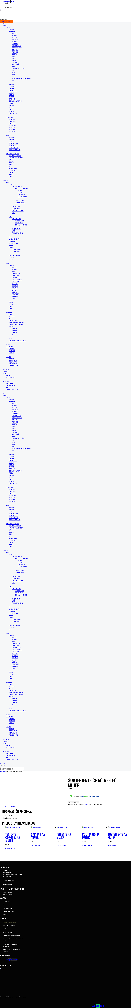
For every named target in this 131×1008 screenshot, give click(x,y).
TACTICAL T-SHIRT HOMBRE (21, 188)
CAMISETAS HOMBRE (17, 186)
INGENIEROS (15, 42)
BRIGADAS (11, 89)
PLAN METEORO (15, 62)
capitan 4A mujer (38, 836)
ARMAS (14, 58)
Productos (5, 180)
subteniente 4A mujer (117, 836)
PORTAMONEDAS (13, 320)
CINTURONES (12, 349)
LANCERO (14, 290)
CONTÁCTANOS (6, 381)
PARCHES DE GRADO (13, 148)
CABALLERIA (15, 50)
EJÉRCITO (8, 27)
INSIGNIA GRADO (13, 168)
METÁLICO (8, 357)
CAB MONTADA (15, 276)
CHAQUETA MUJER (16, 229)
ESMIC (13, 74)
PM (13, 70)
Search (3, 765)
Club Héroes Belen (10, 377)
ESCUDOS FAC (12, 127)
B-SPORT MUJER (19, 223)
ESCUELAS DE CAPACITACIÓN (15, 101)
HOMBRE (11, 184)
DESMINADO (15, 44)
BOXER (13, 213)
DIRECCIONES (12, 99)
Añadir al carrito (73, 802)
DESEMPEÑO (12, 351)
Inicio (4, 23)
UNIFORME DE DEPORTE (14, 239)
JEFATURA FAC (12, 132)
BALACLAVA (14, 329)
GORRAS (8, 263)
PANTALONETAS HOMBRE (18, 211)
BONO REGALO (6, 369)
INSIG (4, 771)
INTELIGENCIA (15, 40)
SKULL (10, 164)
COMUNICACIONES (16, 46)
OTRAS (13, 298)
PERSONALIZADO (13, 170)
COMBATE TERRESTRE (17, 48)
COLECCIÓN (11, 265)
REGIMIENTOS (15, 52)
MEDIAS (11, 245)
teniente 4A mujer (64, 836)
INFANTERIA (15, 38)
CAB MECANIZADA (16, 273)
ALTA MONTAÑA (15, 64)
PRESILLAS (11, 85)
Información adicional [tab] (10, 806)
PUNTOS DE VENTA (8, 7)
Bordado (5, 25)
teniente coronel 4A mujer (12, 837)
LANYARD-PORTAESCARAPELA (16, 324)
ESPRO (13, 77)
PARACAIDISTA (15, 294)
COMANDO (11, 95)
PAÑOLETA (14, 333)
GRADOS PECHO (12, 87)
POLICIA (11, 172)
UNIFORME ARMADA (13, 243)
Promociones (6, 371)
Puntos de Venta (10, 385)
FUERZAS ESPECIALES (17, 280)
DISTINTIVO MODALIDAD (14, 150)
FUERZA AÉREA (9, 117)
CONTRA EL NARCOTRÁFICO (18, 68)
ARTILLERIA (14, 36)
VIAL (13, 81)
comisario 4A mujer (90, 836)
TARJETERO (11, 111)
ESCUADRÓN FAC (13, 125)
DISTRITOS (14, 54)
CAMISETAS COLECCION (14, 255)
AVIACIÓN (14, 33)
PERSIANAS (11, 138)
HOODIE (11, 259)
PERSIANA (11, 29)
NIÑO (10, 237)
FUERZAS (11, 103)
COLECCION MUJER (19, 221)
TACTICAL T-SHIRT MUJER (21, 225)
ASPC (13, 66)
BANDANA (14, 331)
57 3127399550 (3, 19)
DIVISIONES (11, 97)
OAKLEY (11, 306)
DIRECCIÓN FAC (12, 123)
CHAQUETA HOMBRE (16, 209)
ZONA (13, 56)
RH (9, 166)
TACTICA (11, 302)
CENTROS (11, 93)
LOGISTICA (14, 292)
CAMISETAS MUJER (16, 219)
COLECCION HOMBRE (20, 203)
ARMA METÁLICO (13, 363)
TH (12, 335)
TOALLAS (11, 339)
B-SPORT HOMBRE (19, 201)
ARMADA (11, 174)
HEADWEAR (11, 327)
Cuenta (8, 375)
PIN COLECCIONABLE (13, 365)
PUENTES (11, 109)
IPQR (7, 387)
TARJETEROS (12, 119)
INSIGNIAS (11, 359)
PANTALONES (12, 257)
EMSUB (13, 72)
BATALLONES (12, 31)
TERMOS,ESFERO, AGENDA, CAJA (16, 322)
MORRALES (11, 353)
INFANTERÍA (15, 284)
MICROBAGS (12, 316)
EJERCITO (20, 193)
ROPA (7, 182)
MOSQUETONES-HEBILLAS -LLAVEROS (17, 341)
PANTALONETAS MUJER (17, 233)
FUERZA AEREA (21, 195)
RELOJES (11, 318)
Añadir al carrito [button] (10, 849)
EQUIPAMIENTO (9, 347)
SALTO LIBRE (15, 296)
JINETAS (11, 107)
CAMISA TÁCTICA (16, 207)
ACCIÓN (14, 60)
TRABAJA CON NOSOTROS (12, 389)
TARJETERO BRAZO (13, 146)
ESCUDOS (11, 142)
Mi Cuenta (5, 373)
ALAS (10, 160)
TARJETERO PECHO (13, 144)
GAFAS (10, 314)
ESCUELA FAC (12, 129)
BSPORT (11, 247)
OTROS (10, 176)
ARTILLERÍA (14, 269)
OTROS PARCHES (13, 113)
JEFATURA (11, 105)
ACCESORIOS (9, 312)
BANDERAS (11, 162)
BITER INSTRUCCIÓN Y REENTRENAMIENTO (22, 78)
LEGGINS (14, 231)
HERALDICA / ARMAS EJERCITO (16, 158)
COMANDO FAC (12, 121)
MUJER (10, 217)
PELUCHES (8, 345)
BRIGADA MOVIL (13, 91)
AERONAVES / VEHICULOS (15, 156)
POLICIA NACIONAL (22, 197)
